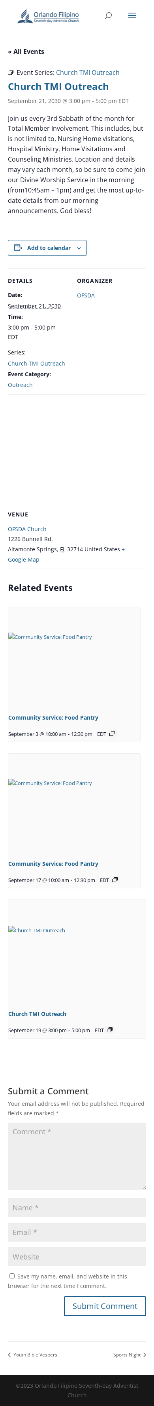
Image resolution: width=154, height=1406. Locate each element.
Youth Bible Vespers (34, 1354)
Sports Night (127, 1354)
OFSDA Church (27, 529)
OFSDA (86, 295)
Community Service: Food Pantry (53, 717)
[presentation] (74, 657)
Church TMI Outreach (36, 363)
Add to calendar (49, 247)
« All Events (26, 51)
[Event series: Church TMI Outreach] (110, 1029)
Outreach (20, 385)
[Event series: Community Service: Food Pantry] (112, 733)
